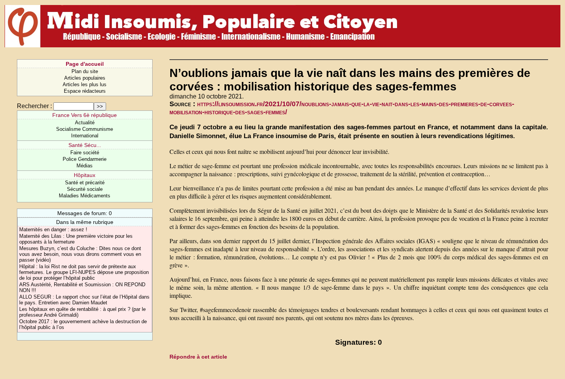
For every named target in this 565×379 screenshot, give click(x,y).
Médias (84, 166)
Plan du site (84, 71)
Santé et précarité (85, 182)
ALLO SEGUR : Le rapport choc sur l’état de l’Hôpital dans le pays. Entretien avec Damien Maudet (84, 300)
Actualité (85, 122)
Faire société (84, 152)
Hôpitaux (84, 175)
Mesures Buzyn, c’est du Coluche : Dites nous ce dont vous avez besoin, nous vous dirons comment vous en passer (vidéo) (80, 254)
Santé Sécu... (84, 145)
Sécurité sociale (85, 189)
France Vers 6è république (84, 115)
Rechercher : (34, 106)
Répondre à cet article (198, 357)
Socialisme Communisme (84, 129)
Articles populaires (84, 78)
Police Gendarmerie (84, 159)
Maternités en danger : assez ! (53, 229)
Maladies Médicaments (84, 196)
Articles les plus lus (84, 84)
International (84, 136)
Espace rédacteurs (85, 91)
